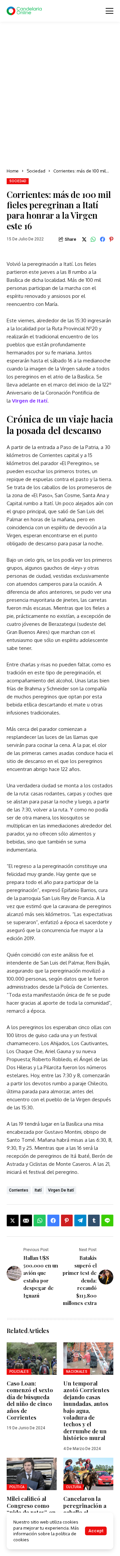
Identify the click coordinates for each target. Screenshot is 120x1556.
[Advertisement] (60, 95)
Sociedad (36, 171)
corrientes (18, 1190)
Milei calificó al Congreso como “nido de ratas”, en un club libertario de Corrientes (31, 1512)
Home (13, 171)
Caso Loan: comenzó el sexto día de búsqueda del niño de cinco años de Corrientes (30, 1400)
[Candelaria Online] (25, 11)
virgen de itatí (61, 1190)
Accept (95, 1530)
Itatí (38, 1190)
